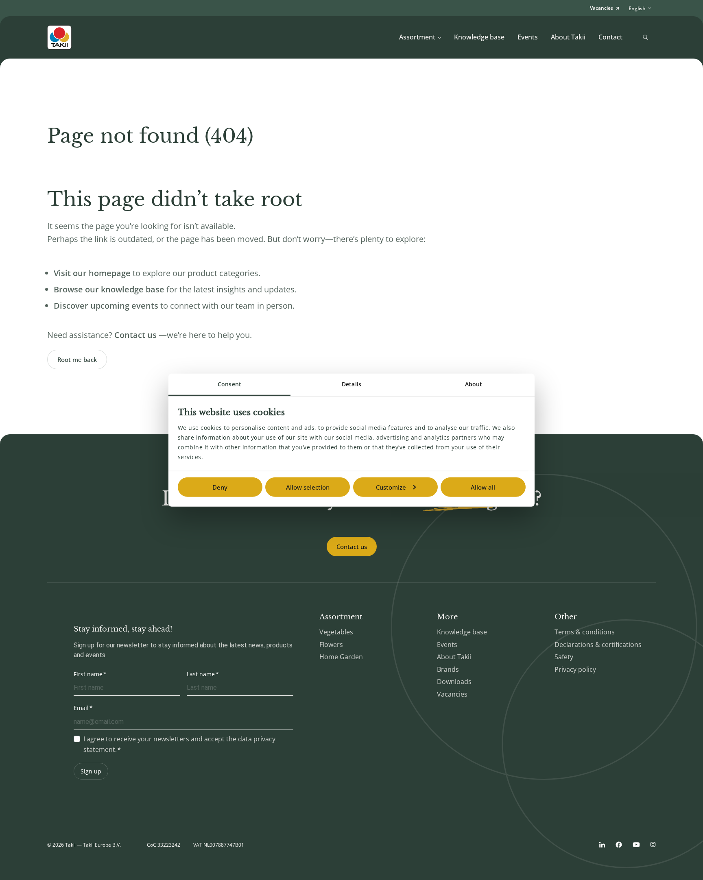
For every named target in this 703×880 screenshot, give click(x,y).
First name (88, 674)
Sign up (91, 771)
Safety (564, 656)
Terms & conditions (585, 631)
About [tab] (473, 384)
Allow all (483, 487)
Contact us (351, 546)
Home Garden (341, 656)
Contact (610, 37)
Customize (391, 487)
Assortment (417, 37)
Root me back (77, 359)
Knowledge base (479, 37)
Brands (448, 669)
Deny (219, 487)
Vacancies (452, 694)
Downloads (454, 681)
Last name (201, 674)
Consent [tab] (229, 384)
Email (81, 708)
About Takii (568, 37)
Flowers (331, 644)
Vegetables (336, 631)
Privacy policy (575, 669)
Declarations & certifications (598, 644)
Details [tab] (351, 384)
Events (527, 37)
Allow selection (308, 487)
